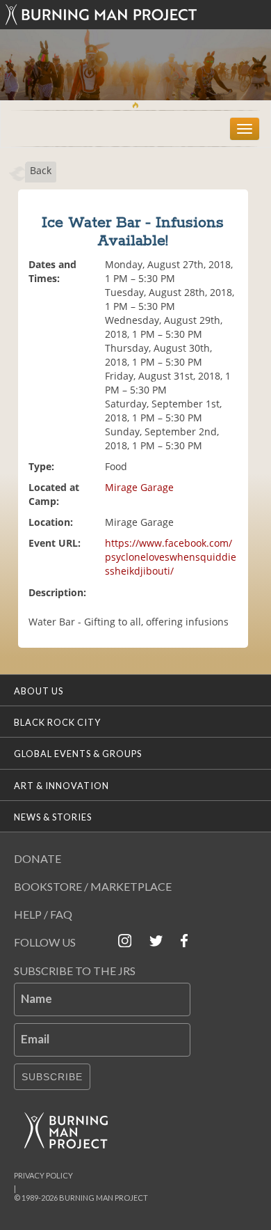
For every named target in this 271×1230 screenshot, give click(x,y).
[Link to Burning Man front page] (135, 14)
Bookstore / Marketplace (93, 886)
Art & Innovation (61, 785)
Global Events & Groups (78, 753)
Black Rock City (57, 722)
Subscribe (52, 1076)
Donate (37, 858)
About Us (38, 690)
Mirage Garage (139, 487)
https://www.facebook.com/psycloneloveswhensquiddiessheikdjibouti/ (170, 556)
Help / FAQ (43, 914)
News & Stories (53, 817)
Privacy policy (43, 1175)
